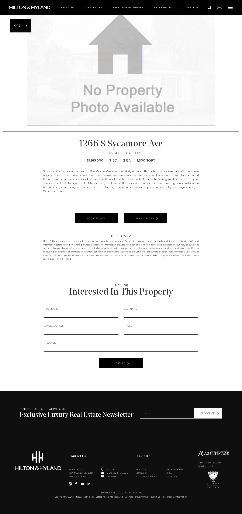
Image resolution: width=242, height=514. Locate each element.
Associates (94, 7)
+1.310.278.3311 (112, 470)
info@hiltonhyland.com (117, 473)
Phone (128, 325)
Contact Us (190, 7)
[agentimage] (213, 454)
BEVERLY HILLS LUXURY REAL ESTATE (121, 492)
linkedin (89, 484)
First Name (51, 308)
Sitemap (129, 497)
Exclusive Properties (128, 7)
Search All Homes (174, 470)
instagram (70, 484)
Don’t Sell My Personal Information (169, 497)
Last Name (130, 308)
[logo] (38, 460)
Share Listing (145, 218)
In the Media (162, 7)
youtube (82, 484)
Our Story (67, 7)
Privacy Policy (142, 497)
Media (168, 473)
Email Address (54, 325)
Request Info (96, 218)
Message (50, 342)
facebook (76, 484)
